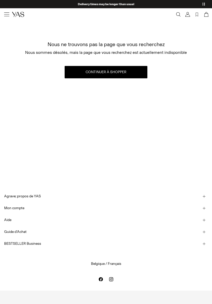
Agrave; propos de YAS (22, 196)
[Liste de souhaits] (197, 14)
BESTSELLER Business (22, 243)
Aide (7, 220)
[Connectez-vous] (188, 14)
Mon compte (14, 208)
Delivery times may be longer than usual (106, 4)
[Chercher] (178, 14)
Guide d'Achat (15, 232)
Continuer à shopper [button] (106, 72)
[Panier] (205, 14)
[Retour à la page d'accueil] (18, 14)
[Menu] (7, 14)
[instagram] (111, 279)
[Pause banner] (204, 4)
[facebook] (101, 279)
